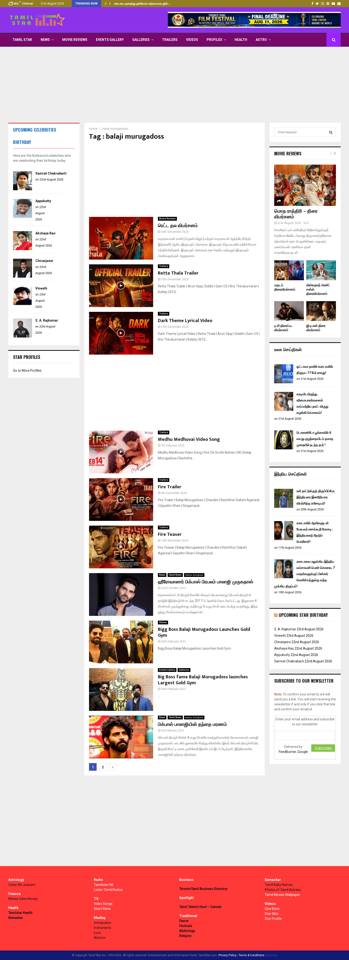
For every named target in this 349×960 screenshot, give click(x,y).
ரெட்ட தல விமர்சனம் (178, 226)
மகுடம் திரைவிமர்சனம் (284, 287)
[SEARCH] (331, 132)
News (45, 40)
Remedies (15, 918)
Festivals (185, 926)
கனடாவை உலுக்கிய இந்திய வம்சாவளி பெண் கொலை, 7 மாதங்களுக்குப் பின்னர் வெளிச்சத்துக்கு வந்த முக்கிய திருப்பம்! (304, 574)
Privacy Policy (227, 955)
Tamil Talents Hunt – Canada (200, 907)
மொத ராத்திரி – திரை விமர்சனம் (296, 214)
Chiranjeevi (44, 261)
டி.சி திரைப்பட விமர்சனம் (283, 328)
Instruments (102, 928)
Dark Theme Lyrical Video (185, 321)
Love (97, 933)
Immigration (102, 923)
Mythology (187, 931)
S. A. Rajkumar (46, 320)
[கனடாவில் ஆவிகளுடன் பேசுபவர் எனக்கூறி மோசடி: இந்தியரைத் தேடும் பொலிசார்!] (283, 539)
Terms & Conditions (251, 955)
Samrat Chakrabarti (50, 173)
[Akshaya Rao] (22, 249)
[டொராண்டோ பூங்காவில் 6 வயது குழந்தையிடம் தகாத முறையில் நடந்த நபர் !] (283, 448)
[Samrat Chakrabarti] (22, 189)
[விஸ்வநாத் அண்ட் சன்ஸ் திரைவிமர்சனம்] (321, 270)
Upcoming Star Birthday (303, 615)
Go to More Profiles (27, 370)
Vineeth (41, 288)
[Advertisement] (174, 85)
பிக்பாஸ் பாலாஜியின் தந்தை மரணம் (192, 724)
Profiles (214, 40)
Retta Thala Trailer (178, 273)
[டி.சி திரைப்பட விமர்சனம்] (289, 311)
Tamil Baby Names (279, 885)
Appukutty (43, 201)
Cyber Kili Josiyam (21, 885)
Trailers (170, 40)
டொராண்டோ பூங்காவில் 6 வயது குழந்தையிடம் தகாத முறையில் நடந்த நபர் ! (315, 439)
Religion (185, 936)
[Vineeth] (22, 304)
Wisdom (100, 938)
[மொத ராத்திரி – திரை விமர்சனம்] (305, 185)
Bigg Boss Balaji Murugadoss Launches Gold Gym (204, 632)
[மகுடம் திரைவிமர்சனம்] (289, 270)
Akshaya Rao (45, 233)
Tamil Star (22, 40)
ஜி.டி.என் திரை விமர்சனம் (315, 328)
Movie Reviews (74, 40)
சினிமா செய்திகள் (194, 575)
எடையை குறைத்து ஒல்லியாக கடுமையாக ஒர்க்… (142, 3)
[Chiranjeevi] (22, 276)
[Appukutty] (22, 217)
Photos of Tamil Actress (283, 890)
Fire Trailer (169, 487)
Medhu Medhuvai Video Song (189, 439)
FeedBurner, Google (293, 752)
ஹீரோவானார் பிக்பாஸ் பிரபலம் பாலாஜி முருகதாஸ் (205, 582)
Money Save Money (23, 899)
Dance (183, 921)
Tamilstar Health (20, 913)
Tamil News (175, 575)
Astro (261, 40)
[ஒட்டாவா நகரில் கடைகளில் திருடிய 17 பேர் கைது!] (283, 382)
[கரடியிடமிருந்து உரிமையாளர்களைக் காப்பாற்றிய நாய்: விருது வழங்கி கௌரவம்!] (283, 410)
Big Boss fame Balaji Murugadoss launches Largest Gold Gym (203, 680)
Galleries (141, 40)
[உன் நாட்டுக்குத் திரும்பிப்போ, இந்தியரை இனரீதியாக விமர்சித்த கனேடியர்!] (283, 507)
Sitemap (271, 955)
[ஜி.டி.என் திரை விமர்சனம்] (321, 311)
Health (241, 40)
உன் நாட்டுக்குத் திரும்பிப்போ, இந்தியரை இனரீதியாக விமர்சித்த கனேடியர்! (316, 497)
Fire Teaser (170, 534)
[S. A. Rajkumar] (22, 336)
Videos (192, 40)
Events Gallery (110, 40)
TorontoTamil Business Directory (203, 889)
